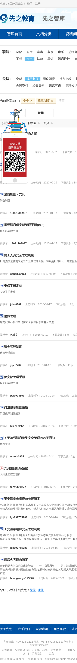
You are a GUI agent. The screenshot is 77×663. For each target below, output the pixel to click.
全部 (19, 52)
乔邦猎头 (37, 653)
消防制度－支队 (14, 194)
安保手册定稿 (13, 285)
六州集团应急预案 (16, 468)
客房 (40, 52)
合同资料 (22, 85)
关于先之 (6, 629)
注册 (37, 3)
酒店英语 (55, 85)
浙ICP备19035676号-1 (13, 658)
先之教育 (56, 650)
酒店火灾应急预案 (16, 559)
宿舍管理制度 (13, 346)
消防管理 (10, 316)
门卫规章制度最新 (16, 407)
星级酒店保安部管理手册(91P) (24, 224)
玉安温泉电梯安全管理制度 (22, 529)
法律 (40, 58)
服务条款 (60, 629)
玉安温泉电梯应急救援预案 (22, 498)
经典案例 (38, 85)
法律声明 (42, 629)
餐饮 (50, 52)
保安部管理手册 (14, 377)
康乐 (61, 52)
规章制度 (32, 78)
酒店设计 (64, 58)
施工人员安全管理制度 (19, 255)
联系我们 (24, 629)
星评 (50, 58)
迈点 (51, 653)
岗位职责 (49, 78)
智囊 (41, 113)
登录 (29, 3)
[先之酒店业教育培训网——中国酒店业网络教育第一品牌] (35, 23)
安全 (30, 58)
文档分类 (44, 34)
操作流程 (65, 78)
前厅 (30, 52)
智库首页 (14, 34)
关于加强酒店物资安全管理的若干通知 (29, 438)
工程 (19, 58)
